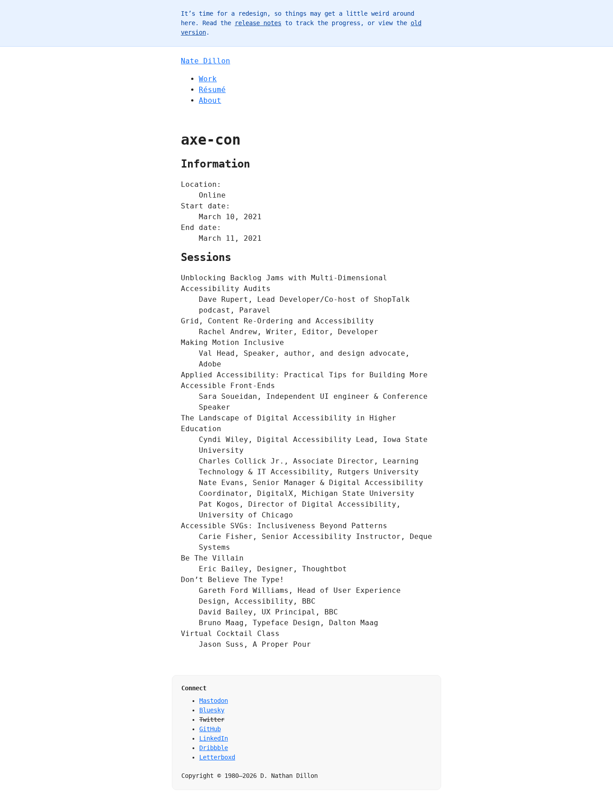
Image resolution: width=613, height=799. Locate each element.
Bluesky (211, 710)
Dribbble (213, 747)
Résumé (212, 89)
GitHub (210, 729)
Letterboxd (217, 757)
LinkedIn (213, 738)
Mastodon (213, 700)
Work (208, 79)
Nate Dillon (205, 61)
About (210, 100)
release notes (258, 22)
